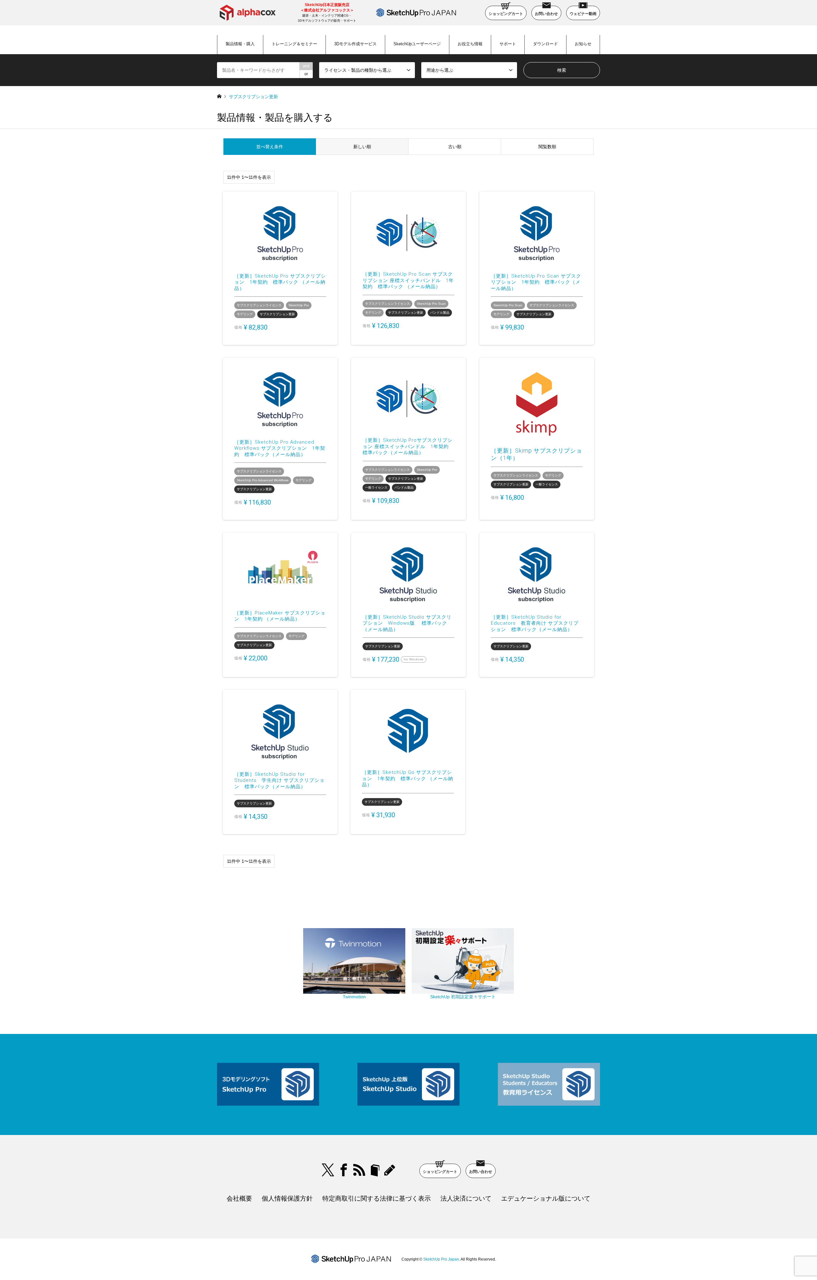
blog (390, 1170)
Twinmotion (354, 996)
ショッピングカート (506, 13)
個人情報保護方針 (287, 1198)
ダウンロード (545, 43)
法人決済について (465, 1198)
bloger (375, 1170)
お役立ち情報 (470, 43)
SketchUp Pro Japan (441, 1259)
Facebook (343, 1170)
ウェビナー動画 (583, 13)
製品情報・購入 (240, 43)
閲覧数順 (547, 146)
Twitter (328, 1170)
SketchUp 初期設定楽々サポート (463, 996)
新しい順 (362, 146)
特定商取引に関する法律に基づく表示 (376, 1198)
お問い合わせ (546, 13)
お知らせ (583, 43)
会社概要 (239, 1198)
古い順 (454, 146)
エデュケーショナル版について (545, 1198)
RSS (359, 1170)
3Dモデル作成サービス (355, 43)
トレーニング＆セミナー (294, 43)
